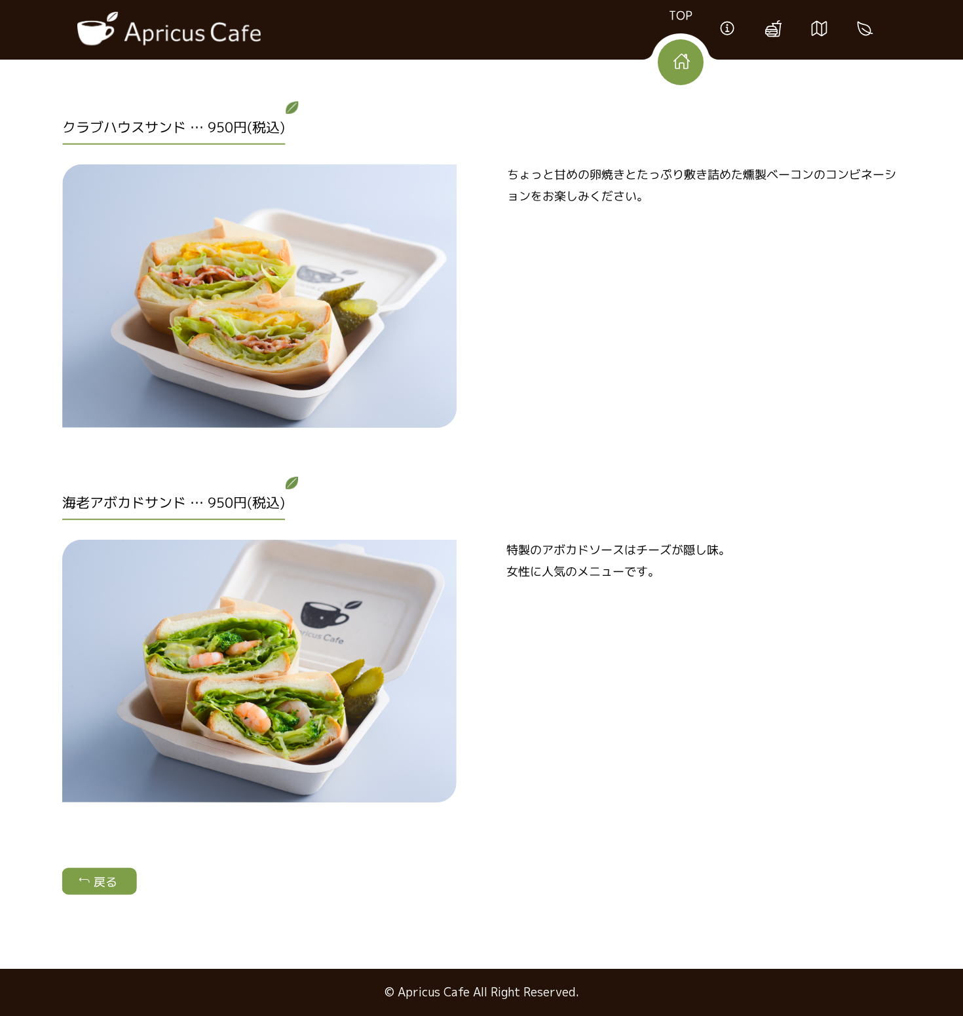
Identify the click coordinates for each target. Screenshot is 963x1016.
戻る (103, 882)
